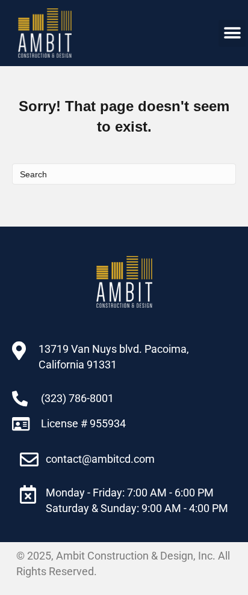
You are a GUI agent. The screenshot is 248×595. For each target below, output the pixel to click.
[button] (232, 33)
